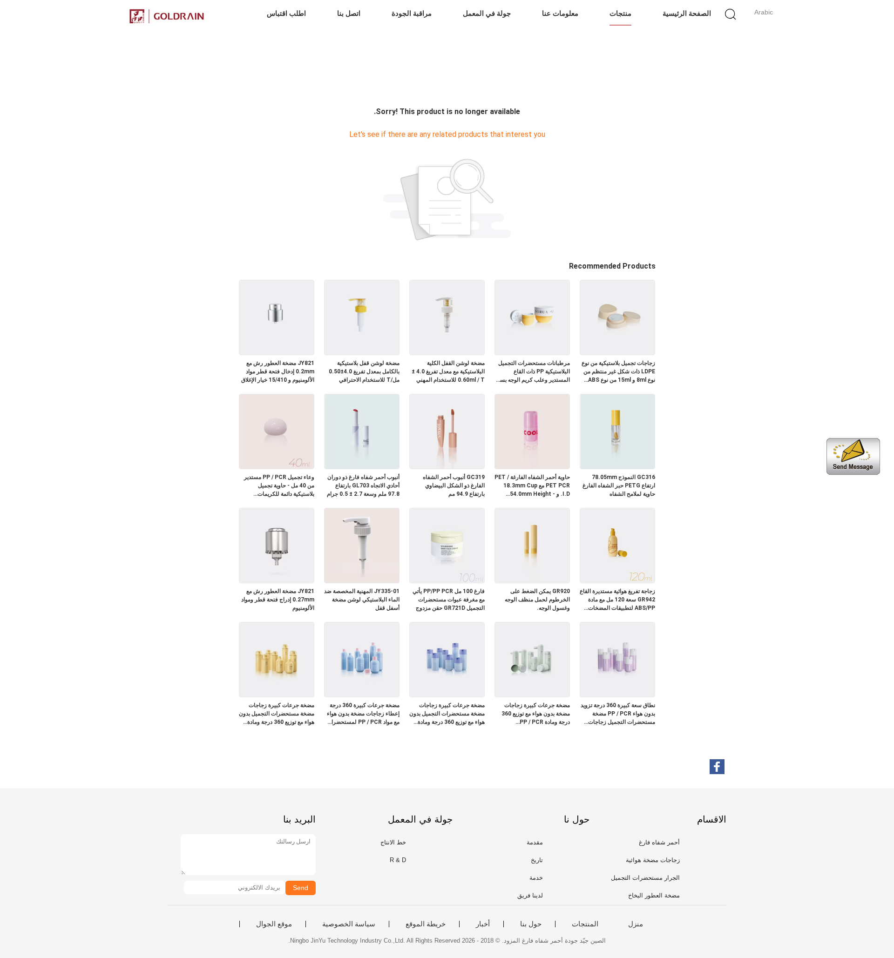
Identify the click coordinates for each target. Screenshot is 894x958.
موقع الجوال (274, 924)
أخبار (483, 924)
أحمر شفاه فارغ (659, 842)
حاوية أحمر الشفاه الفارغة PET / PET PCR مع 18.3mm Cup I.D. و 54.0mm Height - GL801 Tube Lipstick (532, 486)
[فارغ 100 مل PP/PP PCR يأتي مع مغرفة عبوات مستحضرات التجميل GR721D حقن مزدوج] (447, 580)
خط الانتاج (393, 842)
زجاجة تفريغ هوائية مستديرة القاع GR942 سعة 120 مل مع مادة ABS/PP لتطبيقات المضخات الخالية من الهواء (617, 600)
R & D (398, 860)
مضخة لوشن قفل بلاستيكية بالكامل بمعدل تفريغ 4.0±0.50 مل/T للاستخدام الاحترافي (364, 371)
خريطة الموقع (426, 924)
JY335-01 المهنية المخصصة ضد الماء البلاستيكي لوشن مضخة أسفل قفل (362, 599)
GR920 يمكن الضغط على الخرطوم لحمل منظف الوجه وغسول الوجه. (537, 599)
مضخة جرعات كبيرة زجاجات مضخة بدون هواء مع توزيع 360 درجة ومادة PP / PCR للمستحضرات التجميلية (535, 714)
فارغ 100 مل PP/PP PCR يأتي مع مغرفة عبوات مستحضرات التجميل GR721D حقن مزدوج (449, 599)
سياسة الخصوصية (348, 924)
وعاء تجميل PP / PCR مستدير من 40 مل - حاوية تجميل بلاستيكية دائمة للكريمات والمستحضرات (279, 486)
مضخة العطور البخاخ (654, 895)
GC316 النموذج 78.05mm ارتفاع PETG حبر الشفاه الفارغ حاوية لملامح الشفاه (618, 485)
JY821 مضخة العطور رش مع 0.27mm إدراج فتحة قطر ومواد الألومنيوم (277, 599)
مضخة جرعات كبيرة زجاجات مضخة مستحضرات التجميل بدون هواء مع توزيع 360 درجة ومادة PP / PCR (276, 714)
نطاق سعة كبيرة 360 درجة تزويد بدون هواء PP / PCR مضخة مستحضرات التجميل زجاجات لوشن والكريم (618, 714)
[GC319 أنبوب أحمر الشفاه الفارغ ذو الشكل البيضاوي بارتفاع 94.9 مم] (447, 466)
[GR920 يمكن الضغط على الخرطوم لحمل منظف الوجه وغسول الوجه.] (532, 580)
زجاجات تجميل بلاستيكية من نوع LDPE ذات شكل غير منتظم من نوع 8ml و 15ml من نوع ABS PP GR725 (618, 372)
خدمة (536, 877)
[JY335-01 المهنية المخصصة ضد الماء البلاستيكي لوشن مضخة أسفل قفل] (362, 580)
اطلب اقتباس (286, 13)
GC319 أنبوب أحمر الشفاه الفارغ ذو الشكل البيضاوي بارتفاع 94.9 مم (454, 485)
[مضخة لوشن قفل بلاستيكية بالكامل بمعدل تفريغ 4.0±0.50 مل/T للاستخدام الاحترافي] (362, 352)
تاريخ (537, 860)
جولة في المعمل (487, 13)
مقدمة (535, 842)
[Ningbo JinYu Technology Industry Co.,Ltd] (166, 16)
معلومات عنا (560, 13)
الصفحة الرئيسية (687, 13)
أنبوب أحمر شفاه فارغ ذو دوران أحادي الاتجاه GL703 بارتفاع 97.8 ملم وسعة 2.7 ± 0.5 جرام (363, 485)
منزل (635, 924)
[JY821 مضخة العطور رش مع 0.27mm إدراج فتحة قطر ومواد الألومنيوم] (276, 580)
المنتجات (585, 924)
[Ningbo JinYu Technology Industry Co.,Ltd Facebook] (717, 766)
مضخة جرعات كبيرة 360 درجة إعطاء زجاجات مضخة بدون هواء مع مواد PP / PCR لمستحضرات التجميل (363, 714)
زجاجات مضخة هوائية (653, 860)
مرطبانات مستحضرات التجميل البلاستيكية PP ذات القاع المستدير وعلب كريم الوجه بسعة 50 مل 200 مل (532, 372)
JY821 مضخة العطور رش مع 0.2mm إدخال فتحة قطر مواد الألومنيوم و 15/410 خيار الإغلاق (277, 371)
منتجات (620, 13)
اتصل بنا (348, 13)
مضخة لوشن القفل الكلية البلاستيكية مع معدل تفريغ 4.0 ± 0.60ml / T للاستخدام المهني (448, 371)
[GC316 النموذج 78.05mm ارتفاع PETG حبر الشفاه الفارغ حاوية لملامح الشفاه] (617, 466)
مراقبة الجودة (412, 13)
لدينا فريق (530, 895)
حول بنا (531, 924)
